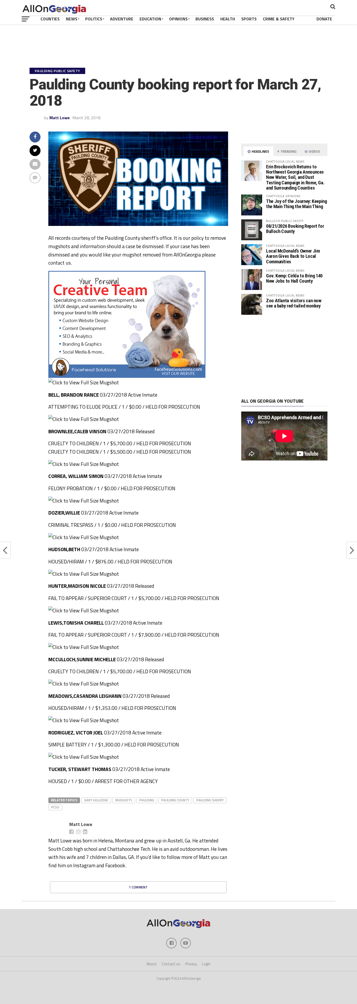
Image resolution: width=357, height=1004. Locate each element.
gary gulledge (96, 800)
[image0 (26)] (126, 376)
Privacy (191, 964)
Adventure (121, 19)
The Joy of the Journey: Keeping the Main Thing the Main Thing (296, 203)
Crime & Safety (279, 19)
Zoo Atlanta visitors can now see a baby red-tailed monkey (293, 303)
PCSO (55, 807)
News (71, 19)
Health (227, 19)
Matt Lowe (59, 118)
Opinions (178, 19)
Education (150, 19)
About (151, 964)
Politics (93, 19)
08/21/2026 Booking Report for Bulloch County (295, 228)
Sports (249, 19)
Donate (324, 19)
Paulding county (175, 800)
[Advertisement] (284, 356)
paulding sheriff (210, 800)
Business (204, 19)
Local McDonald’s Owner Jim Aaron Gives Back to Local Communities (293, 256)
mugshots (123, 800)
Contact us (171, 964)
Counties (50, 19)
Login (206, 964)
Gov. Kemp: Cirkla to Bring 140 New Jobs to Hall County (294, 278)
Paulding (146, 800)
